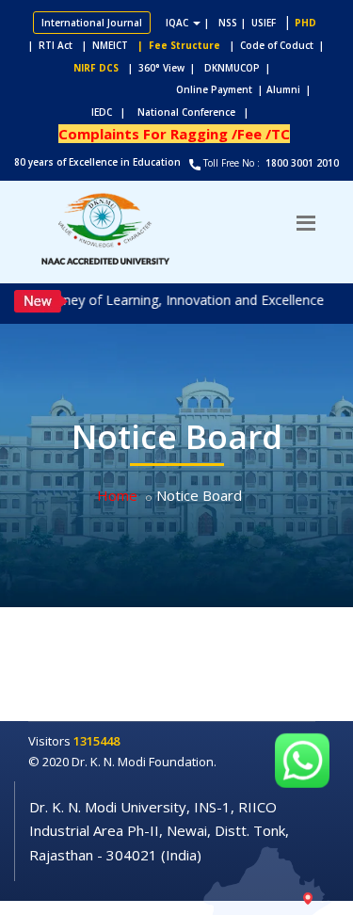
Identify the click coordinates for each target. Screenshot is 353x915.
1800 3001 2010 (301, 162)
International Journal (91, 22)
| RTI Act (46, 45)
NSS (227, 22)
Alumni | (292, 89)
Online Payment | (146, 89)
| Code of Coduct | (276, 45)
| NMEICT (102, 45)
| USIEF (258, 22)
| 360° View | (161, 67)
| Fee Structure (176, 45)
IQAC (178, 22)
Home (117, 495)
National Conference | (197, 112)
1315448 (96, 740)
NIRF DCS (96, 67)
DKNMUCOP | (240, 67)
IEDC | (112, 112)
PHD (305, 22)
